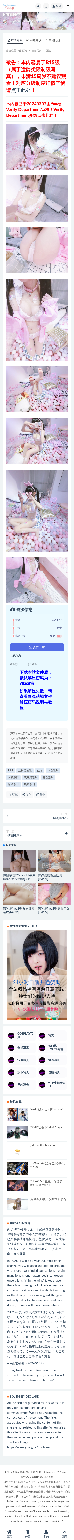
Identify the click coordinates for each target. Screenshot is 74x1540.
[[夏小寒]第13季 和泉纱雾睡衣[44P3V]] (19, 895)
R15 (10, 770)
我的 (46, 1536)
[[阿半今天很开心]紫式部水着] (17, 1204)
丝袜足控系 (25, 770)
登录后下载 (37, 647)
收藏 (14, 794)
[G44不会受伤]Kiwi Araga (46, 1127)
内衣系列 (53, 770)
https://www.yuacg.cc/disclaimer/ (30, 1447)
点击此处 (21, 90)
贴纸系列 (13, 784)
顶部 (64, 1536)
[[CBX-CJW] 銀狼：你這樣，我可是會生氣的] (17, 1185)
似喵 (39, 770)
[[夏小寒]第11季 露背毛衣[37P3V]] (54, 895)
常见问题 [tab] (54, 40)
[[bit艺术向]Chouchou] (17, 1151)
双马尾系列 (30, 777)
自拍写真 (15, 21)
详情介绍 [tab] (16, 40)
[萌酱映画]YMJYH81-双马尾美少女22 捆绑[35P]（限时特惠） (19, 879)
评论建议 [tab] (36, 40)
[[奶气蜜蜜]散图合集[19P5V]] (54, 862)
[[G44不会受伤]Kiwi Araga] (17, 1133)
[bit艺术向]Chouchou (43, 1145)
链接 (42, 794)
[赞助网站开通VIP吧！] (37, 975)
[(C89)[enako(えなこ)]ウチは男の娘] (17, 1168)
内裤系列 (13, 777)
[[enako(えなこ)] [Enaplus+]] (17, 1115)
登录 (58, 6)
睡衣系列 (48, 777)
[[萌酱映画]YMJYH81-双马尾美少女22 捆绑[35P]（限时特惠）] (19, 862)
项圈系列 (29, 784)
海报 (28, 794)
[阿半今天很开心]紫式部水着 (48, 1199)
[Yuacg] (5, 21)
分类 (27, 1536)
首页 (24, 50)
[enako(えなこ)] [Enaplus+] (46, 1109)
